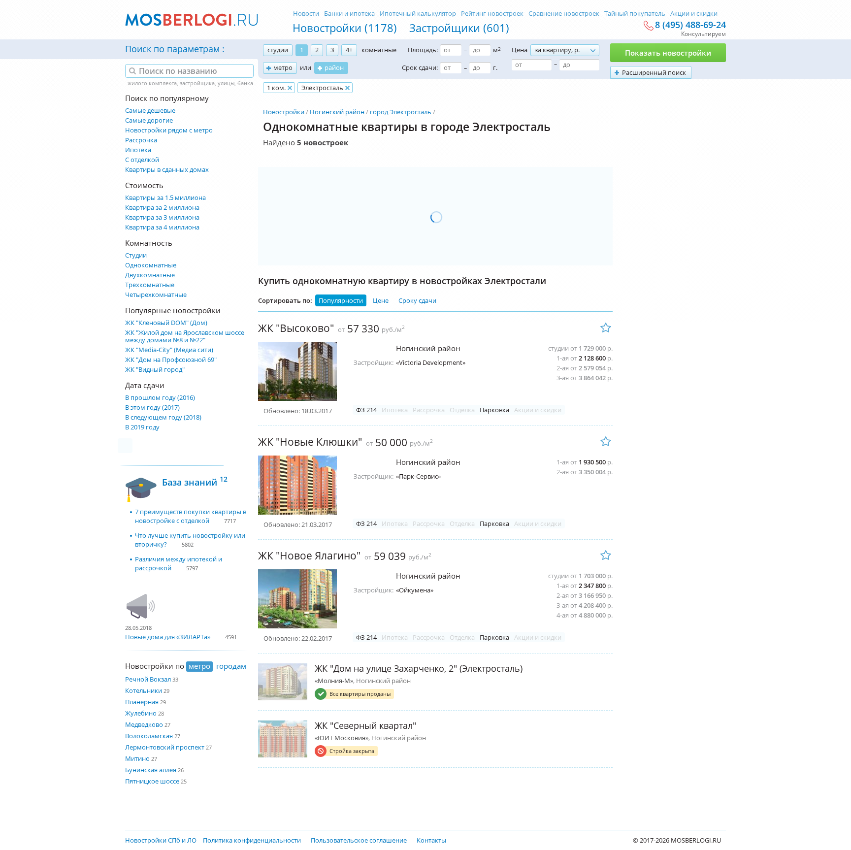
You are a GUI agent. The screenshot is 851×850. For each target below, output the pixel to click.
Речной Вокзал (148, 679)
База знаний (195, 481)
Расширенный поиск (654, 72)
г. (495, 67)
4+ (349, 49)
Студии (136, 255)
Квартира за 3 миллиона (162, 217)
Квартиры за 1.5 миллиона (165, 197)
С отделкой (142, 159)
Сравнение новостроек (563, 13)
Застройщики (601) (459, 27)
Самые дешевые (150, 110)
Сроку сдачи (417, 300)
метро (283, 67)
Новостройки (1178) (345, 27)
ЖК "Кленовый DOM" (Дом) (166, 323)
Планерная (142, 702)
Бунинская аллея (150, 770)
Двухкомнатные (150, 275)
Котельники (143, 690)
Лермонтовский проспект (164, 747)
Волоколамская (149, 736)
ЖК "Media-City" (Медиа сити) (169, 350)
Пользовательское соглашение (359, 840)
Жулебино (141, 713)
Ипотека (138, 150)
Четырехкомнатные (156, 294)
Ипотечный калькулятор (418, 13)
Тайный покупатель (634, 13)
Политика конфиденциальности (252, 840)
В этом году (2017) (152, 407)
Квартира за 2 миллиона (162, 207)
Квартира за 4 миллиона (162, 227)
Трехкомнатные (149, 285)
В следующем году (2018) (163, 417)
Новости (306, 13)
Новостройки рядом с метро (169, 130)
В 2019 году (142, 427)
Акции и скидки (694, 13)
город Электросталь (400, 111)
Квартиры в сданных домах (167, 169)
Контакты (431, 840)
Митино (137, 758)
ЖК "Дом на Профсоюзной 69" (171, 359)
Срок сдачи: (420, 67)
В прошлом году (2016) (160, 397)
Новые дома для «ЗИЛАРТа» (167, 636)
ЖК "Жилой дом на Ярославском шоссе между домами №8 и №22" (184, 336)
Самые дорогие (149, 120)
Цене (381, 300)
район (334, 67)
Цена (519, 49)
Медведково (144, 724)
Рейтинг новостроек (492, 13)
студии (277, 49)
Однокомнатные (150, 265)
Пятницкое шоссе (152, 781)
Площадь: (423, 49)
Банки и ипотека (349, 13)
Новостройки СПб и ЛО (160, 840)
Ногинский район (337, 111)
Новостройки (283, 111)
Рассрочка (141, 140)
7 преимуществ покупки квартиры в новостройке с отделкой (190, 516)
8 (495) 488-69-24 (690, 25)
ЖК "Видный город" (155, 369)
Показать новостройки (668, 53)
